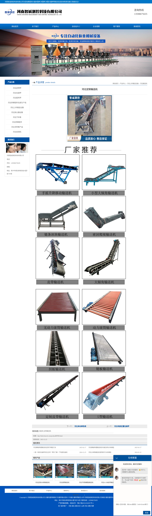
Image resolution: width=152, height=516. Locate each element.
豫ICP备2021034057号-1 (85, 503)
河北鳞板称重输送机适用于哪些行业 (44, 447)
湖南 (76, 506)
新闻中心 (66, 491)
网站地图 (76, 495)
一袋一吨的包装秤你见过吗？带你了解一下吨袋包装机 (50, 452)
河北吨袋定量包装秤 (121, 426)
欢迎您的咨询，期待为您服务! (132, 464)
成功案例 (102, 491)
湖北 (73, 506)
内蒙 (92, 506)
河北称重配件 (17, 122)
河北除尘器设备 (17, 112)
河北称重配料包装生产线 (17, 103)
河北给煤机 (17, 132)
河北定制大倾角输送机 (42, 482)
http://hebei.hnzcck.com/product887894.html (50, 436)
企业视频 (96, 26)
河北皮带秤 (17, 88)
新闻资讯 (137, 26)
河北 (86, 506)
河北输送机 (143, 83)
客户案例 (116, 26)
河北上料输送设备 (17, 107)
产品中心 (55, 26)
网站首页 (15, 26)
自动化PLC (76, 26)
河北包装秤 (17, 93)
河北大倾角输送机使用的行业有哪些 (99, 452)
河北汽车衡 (17, 117)
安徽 (89, 506)
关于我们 (35, 26)
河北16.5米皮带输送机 (108, 482)
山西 (82, 506)
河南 (70, 506)
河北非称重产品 (17, 127)
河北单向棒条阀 (80, 426)
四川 (79, 506)
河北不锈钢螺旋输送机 (86, 482)
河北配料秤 (17, 98)
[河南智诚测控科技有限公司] (33, 15)
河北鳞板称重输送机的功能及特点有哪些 (101, 447)
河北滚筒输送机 (64, 482)
